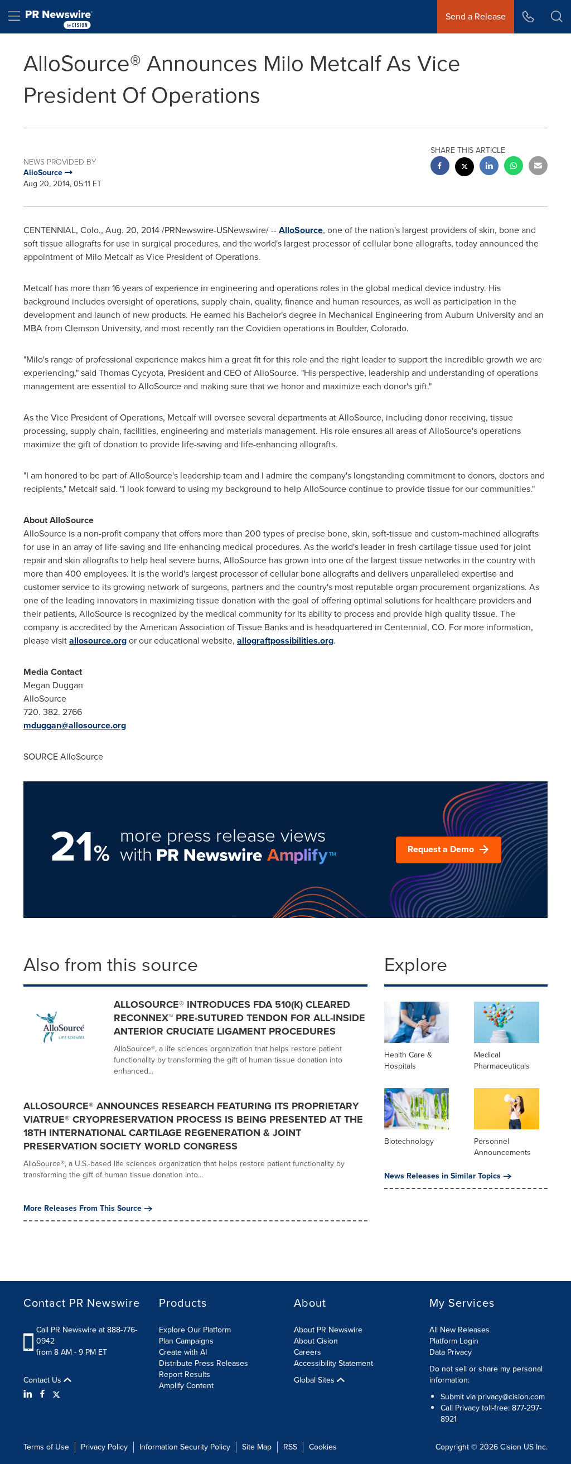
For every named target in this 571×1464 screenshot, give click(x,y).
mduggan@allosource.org (74, 725)
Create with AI (183, 1352)
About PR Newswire (328, 1330)
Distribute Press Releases (203, 1363)
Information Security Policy (184, 1447)
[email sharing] (538, 167)
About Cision (316, 1341)
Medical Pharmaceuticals (502, 1060)
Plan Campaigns (186, 1341)
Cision (510, 1447)
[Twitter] (56, 1394)
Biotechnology (409, 1141)
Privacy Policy (104, 1447)
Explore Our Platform (195, 1330)
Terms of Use (46, 1447)
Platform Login (453, 1341)
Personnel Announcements (502, 1147)
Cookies (323, 1447)
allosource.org (98, 640)
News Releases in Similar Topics (442, 1176)
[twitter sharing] (464, 168)
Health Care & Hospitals (408, 1060)
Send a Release (476, 16)
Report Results (184, 1374)
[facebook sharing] (439, 167)
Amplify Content (186, 1385)
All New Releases (459, 1330)
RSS (290, 1447)
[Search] (557, 16)
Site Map (257, 1447)
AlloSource (301, 230)
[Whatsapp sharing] (513, 167)
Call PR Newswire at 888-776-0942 (86, 1335)
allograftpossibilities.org (285, 640)
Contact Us (43, 1380)
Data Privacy (450, 1352)
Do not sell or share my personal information (486, 1374)
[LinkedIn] (29, 1394)
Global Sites (315, 1380)
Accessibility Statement (333, 1363)
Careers (307, 1352)
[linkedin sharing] (489, 167)
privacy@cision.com (511, 1397)
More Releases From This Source (82, 1208)
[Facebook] (42, 1394)
